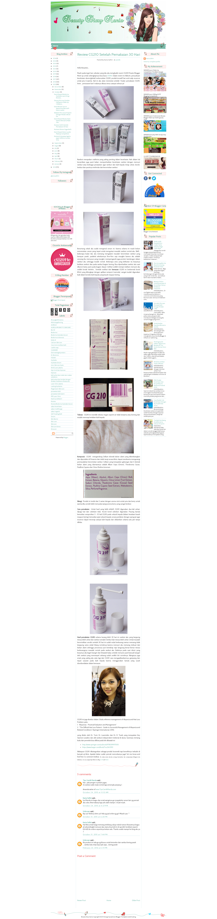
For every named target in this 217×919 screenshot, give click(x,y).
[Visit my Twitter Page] (154, 180)
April (56, 156)
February (57, 161)
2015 (54, 84)
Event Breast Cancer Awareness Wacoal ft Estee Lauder (61, 108)
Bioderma (54, 332)
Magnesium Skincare (57, 389)
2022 (54, 66)
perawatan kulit (56, 391)
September (58, 143)
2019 (54, 74)
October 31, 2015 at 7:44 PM (95, 834)
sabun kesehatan (56, 406)
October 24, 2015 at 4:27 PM (95, 806)
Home (55, 46)
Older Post (136, 900)
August (57, 146)
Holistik (53, 358)
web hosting (132, 917)
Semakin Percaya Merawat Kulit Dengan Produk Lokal (159, 305)
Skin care (54, 421)
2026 (54, 58)
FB (102, 759)
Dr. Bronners (55, 355)
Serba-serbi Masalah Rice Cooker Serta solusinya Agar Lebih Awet (158, 245)
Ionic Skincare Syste (57, 365)
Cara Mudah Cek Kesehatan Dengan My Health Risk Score (160, 402)
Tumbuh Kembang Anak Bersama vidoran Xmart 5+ (160, 422)
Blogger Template (121, 917)
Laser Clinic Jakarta (57, 384)
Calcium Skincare (56, 342)
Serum (53, 416)
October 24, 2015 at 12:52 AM (95, 792)
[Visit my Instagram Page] (150, 180)
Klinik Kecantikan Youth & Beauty (159, 362)
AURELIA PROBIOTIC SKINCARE (61, 327)
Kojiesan (53, 373)
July (56, 148)
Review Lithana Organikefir (62, 129)
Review (53, 401)
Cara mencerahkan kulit (58, 345)
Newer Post (81, 900)
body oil (53, 340)
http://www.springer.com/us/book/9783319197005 (100, 745)
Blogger (65, 437)
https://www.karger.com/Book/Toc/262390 (97, 747)
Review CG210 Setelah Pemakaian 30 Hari (61, 126)
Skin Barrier (54, 419)
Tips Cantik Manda (90, 780)
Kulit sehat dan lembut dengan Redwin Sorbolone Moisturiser (61, 380)
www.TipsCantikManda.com (106, 789)
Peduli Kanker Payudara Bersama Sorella (160, 325)
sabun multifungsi (56, 409)
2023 (54, 63)
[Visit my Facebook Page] (146, 180)
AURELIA (54, 325)
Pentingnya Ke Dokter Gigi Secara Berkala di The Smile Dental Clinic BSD (160, 345)
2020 (55, 71)
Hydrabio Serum (56, 363)
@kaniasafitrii (55, 176)
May (56, 153)
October (57, 92)
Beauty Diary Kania (87, 917)
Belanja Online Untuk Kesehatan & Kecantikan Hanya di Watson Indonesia (160, 285)
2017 (54, 79)
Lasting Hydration (56, 386)
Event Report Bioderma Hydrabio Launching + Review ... (62, 96)
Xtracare (54, 429)
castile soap (54, 347)
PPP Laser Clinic (56, 396)
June (56, 151)
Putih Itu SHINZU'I (56, 399)
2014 (54, 167)
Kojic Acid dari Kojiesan (58, 370)
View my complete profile (152, 61)
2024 (54, 61)
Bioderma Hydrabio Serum (59, 335)
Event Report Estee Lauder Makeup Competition (62, 133)
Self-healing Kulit (56, 414)
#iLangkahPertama (57, 320)
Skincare (54, 424)
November (58, 89)
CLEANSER (54, 350)
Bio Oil (53, 330)
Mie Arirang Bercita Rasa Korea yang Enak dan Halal (160, 265)
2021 (54, 69)
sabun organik (55, 411)
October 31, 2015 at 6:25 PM (95, 817)
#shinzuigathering (57, 322)
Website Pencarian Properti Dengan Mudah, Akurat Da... (62, 114)
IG (100, 759)
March (57, 159)
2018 (54, 76)
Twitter (106, 759)
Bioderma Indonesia (57, 337)
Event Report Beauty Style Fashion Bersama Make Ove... (62, 120)
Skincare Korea (55, 426)
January (57, 164)
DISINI (109, 76)
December (58, 87)
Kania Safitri (87, 798)
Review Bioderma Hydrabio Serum (62, 404)
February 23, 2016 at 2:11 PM (95, 848)
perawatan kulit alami (58, 394)
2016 (54, 82)
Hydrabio (54, 360)
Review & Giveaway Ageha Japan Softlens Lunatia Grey (62, 138)
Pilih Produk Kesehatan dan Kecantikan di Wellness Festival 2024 (159, 383)
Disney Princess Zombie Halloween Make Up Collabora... (62, 102)
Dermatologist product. (58, 352)
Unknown (86, 811)
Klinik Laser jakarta (57, 368)
